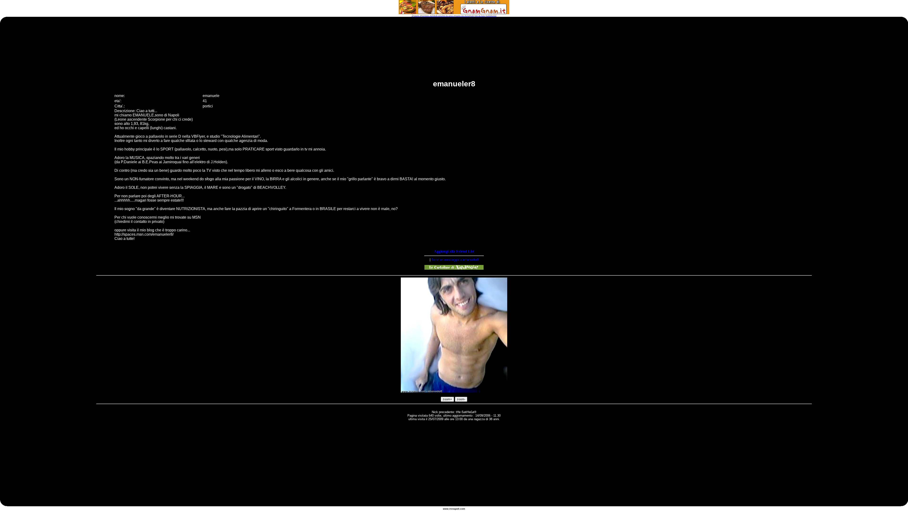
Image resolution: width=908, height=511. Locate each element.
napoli (455, 508)
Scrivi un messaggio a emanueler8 (455, 259)
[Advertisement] (454, 436)
